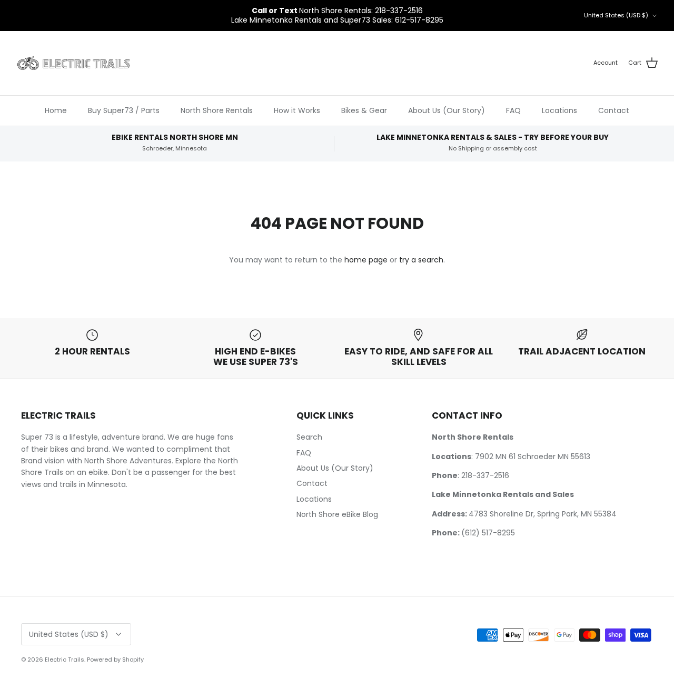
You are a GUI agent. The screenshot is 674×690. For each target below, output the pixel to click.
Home (56, 110)
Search (309, 437)
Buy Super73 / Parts (124, 110)
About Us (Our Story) (446, 110)
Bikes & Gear (364, 110)
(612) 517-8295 (488, 532)
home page (366, 260)
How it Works (297, 110)
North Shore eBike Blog (337, 514)
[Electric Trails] (74, 63)
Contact (613, 110)
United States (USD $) (616, 15)
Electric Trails (64, 659)
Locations (559, 110)
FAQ (513, 110)
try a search (421, 260)
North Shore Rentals (217, 110)
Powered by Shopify (115, 659)
